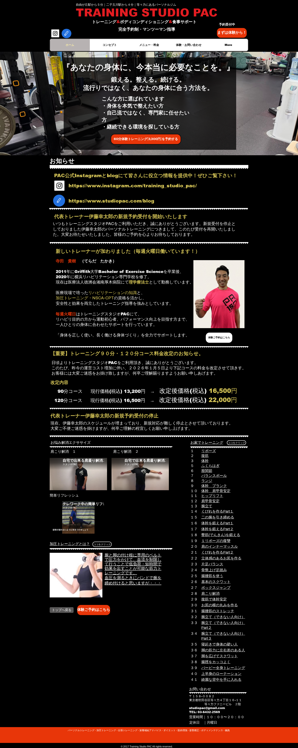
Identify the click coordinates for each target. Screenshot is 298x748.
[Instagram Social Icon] (55, 33)
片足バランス (212, 564)
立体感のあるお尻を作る (221, 558)
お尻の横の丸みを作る (219, 605)
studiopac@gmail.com (207, 708)
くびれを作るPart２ (217, 552)
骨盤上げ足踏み (214, 570)
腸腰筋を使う (212, 576)
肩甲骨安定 (210, 501)
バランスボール (214, 476)
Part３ (206, 638)
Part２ (206, 628)
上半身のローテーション (221, 674)
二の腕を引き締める (217, 517)
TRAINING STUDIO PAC (147, 12)
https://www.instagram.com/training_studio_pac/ (133, 185)
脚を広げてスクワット (219, 656)
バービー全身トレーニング (223, 668)
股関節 (206, 471)
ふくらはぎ (210, 466)
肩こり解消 (210, 594)
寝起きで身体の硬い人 (219, 644)
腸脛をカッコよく (215, 662)
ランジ (206, 481)
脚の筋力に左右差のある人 (223, 650)
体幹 (205, 461)
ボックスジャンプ (215, 588)
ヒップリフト (212, 496)
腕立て (206, 506)
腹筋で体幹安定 (214, 599)
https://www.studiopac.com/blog (111, 201)
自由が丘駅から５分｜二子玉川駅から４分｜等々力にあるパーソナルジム (126, 4)
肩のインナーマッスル (219, 546)
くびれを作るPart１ (217, 511)
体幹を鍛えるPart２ (217, 529)
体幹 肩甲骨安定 (215, 491)
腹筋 (205, 456)
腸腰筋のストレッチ (217, 611)
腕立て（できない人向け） (223, 617)
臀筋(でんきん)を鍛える (220, 535)
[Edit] (66, 33)
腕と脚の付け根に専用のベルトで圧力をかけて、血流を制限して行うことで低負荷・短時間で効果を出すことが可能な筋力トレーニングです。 (133, 564)
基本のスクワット (215, 582)
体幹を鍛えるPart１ (217, 523)
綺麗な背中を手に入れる (221, 680)
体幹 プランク (214, 486)
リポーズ (208, 451)
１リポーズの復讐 (215, 541)
